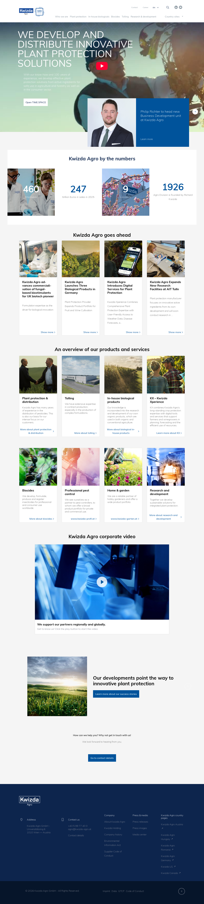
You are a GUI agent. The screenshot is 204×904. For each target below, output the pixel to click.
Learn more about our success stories (116, 693)
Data (114, 891)
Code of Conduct (135, 891)
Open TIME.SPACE (36, 102)
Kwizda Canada (169, 873)
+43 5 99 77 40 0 (78, 825)
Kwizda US (167, 866)
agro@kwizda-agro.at (79, 829)
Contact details (76, 835)
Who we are (61, 16)
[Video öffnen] (102, 582)
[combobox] (171, 16)
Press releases (140, 821)
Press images (140, 828)
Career (145, 7)
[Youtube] (180, 7)
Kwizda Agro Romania (168, 847)
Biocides (115, 16)
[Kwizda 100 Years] (39, 12)
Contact (134, 7)
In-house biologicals (98, 16)
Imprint (106, 891)
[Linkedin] (176, 7)
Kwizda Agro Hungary (168, 837)
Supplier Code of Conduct (113, 853)
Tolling (125, 16)
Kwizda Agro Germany (168, 858)
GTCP (121, 891)
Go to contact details (102, 757)
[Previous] (195, 112)
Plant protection (78, 16)
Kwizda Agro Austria (172, 824)
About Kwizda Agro (114, 821)
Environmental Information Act (112, 843)
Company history (113, 834)
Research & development (143, 16)
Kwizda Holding (112, 828)
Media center (140, 834)
